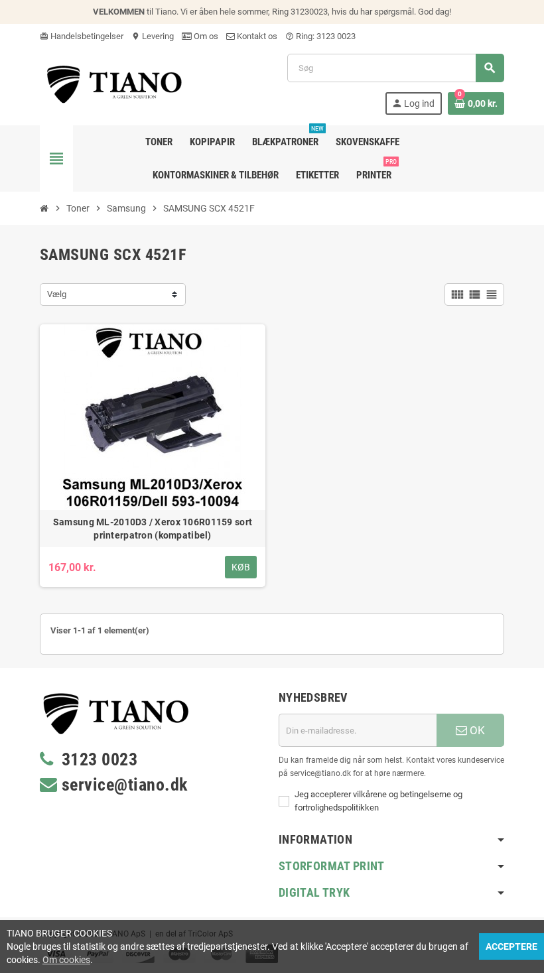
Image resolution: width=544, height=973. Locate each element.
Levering (152, 36)
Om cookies (66, 959)
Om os (205, 36)
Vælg (56, 294)
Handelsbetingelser (81, 36)
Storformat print (332, 866)
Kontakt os (256, 36)
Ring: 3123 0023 (320, 36)
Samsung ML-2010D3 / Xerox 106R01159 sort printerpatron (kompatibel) (152, 529)
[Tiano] (114, 83)
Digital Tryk (314, 892)
